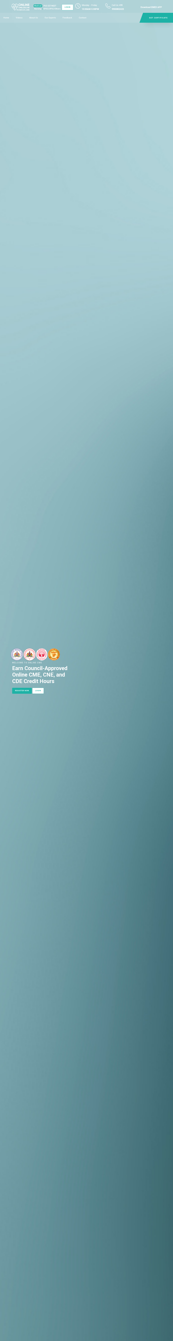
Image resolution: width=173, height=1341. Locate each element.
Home (6, 17)
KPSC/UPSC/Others (52, 9)
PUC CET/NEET (50, 6)
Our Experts (50, 17)
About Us (33, 17)
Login (67, 7)
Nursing (37, 9)
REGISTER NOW (22, 691)
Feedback (67, 17)
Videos (19, 17)
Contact (82, 17)
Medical (37, 6)
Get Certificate (158, 18)
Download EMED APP (151, 7)
